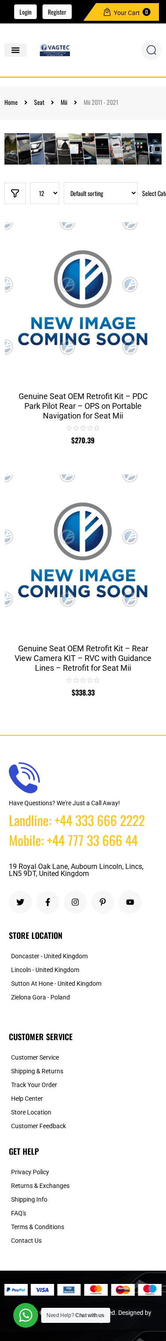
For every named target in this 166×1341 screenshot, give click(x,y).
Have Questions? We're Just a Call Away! (64, 803)
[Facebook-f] (47, 902)
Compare (147, 284)
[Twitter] (20, 902)
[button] (15, 50)
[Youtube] (130, 902)
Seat (39, 102)
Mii (64, 102)
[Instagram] (75, 902)
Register (57, 11)
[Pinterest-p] (102, 902)
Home (11, 102)
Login (25, 11)
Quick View (147, 305)
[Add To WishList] (147, 262)
